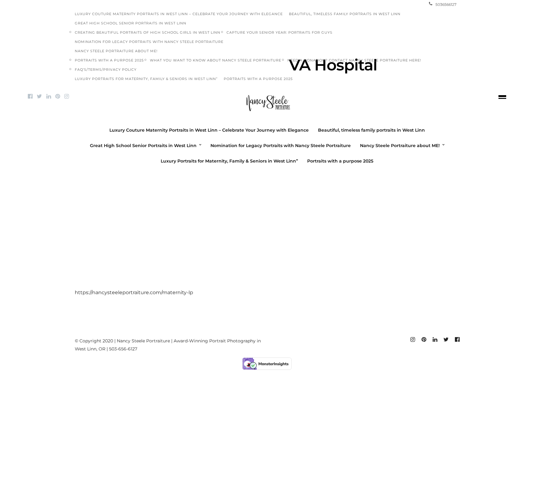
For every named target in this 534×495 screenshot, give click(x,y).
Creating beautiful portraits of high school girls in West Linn (147, 32)
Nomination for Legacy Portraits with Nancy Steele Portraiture (149, 42)
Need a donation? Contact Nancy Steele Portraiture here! (354, 60)
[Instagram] (66, 96)
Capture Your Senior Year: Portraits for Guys (280, 32)
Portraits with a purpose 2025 (109, 60)
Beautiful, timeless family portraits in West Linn (344, 14)
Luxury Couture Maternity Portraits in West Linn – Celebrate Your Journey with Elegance (179, 14)
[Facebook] (30, 96)
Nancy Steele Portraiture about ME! (116, 51)
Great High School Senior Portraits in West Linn (130, 23)
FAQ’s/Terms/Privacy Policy (106, 69)
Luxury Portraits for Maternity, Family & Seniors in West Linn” (146, 79)
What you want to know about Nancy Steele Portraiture (215, 60)
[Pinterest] (57, 96)
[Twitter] (39, 96)
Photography (242, 173)
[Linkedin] (48, 96)
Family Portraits (200, 173)
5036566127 (445, 4)
